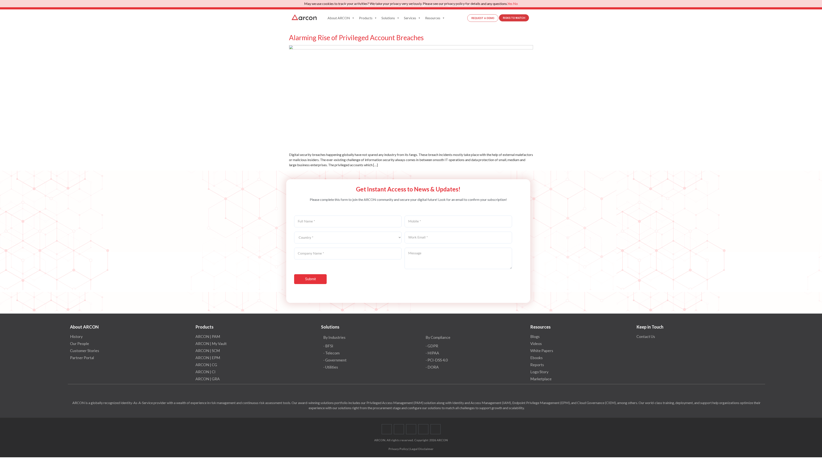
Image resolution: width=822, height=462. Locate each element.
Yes (509, 3)
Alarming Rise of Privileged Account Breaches (356, 37)
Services (410, 18)
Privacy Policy (398, 449)
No (515, 3)
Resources (432, 18)
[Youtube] (423, 429)
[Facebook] (387, 429)
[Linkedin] (411, 429)
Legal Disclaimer (421, 449)
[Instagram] (435, 429)
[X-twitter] (399, 429)
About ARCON (339, 18)
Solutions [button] (388, 18)
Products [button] (365, 18)
